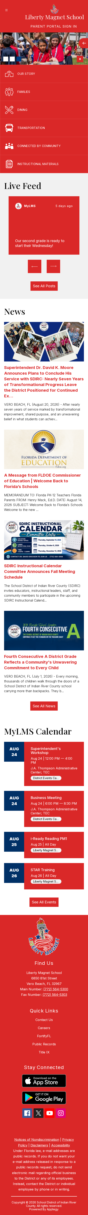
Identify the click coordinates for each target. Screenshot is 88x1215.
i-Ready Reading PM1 (49, 838)
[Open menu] (6, 10)
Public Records (44, 1044)
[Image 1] (5, 59)
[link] (53, 26)
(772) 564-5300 (55, 989)
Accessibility (60, 1145)
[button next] (53, 266)
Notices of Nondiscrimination (36, 1140)
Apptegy (53, 1209)
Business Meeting (46, 798)
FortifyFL (44, 1036)
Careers (44, 1028)
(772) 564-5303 (55, 995)
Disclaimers (39, 1145)
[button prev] (35, 266)
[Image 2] (12, 59)
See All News (44, 706)
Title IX (44, 1052)
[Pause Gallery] (80, 59)
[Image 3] (18, 59)
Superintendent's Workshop (46, 750)
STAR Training (43, 870)
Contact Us (44, 1020)
